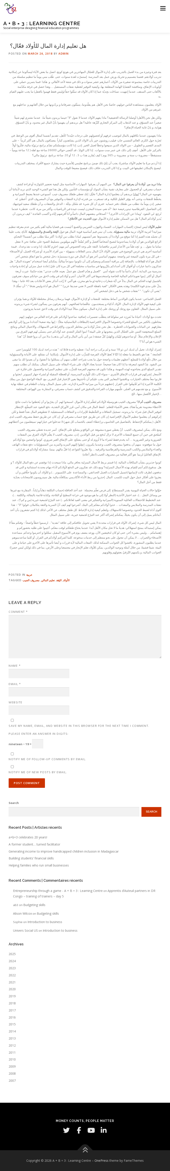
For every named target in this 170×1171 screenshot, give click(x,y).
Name (15, 666)
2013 (12, 1038)
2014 (12, 1031)
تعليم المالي (48, 580)
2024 (12, 961)
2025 (12, 954)
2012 (12, 1045)
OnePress (101, 1160)
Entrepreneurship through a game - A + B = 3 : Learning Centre (58, 891)
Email (15, 684)
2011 (12, 1052)
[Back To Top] (85, 1150)
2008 (12, 1073)
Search (14, 803)
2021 (12, 982)
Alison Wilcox (22, 913)
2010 (12, 1059)
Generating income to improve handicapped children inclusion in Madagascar (64, 851)
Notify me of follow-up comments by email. (47, 759)
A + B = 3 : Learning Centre (41, 23)
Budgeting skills (34, 905)
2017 (12, 1010)
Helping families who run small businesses (39, 865)
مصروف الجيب (31, 580)
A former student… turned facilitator (34, 844)
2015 (12, 1024)
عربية (29, 575)
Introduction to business (44, 922)
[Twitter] (66, 1130)
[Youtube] (91, 1130)
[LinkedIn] (103, 1130)
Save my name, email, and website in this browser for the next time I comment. (79, 726)
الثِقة (59, 580)
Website (16, 702)
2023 (12, 968)
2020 (12, 989)
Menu (163, 8)
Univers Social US (25, 930)
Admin (63, 53)
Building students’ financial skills (31, 858)
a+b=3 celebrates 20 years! (28, 837)
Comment (18, 612)
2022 (12, 975)
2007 (12, 1080)
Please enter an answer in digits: (39, 734)
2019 (12, 996)
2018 (12, 1003)
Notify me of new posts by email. (38, 772)
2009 (12, 1066)
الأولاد (66, 580)
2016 (12, 1017)
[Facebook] (78, 1130)
